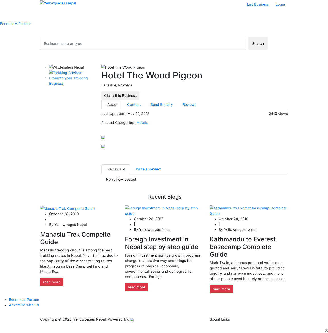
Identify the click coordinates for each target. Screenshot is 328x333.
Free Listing (69, 14)
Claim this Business (120, 95)
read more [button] (51, 282)
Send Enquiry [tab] (162, 104)
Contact (134, 104)
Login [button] (280, 4)
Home (51, 14)
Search (258, 43)
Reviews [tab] (116, 169)
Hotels (142, 122)
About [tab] (112, 104)
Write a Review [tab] (148, 169)
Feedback (90, 14)
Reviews (189, 104)
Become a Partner (24, 299)
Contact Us (111, 14)
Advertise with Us (24, 305)
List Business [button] (258, 4)
